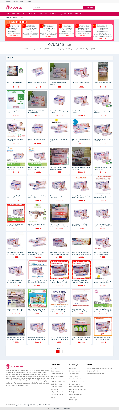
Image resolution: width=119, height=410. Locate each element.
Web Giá (41, 405)
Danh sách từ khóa (56, 386)
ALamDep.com (58, 408)
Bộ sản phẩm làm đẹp (75, 394)
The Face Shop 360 (26, 405)
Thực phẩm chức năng (76, 386)
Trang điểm (31, 14)
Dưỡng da (21, 14)
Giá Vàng (35, 405)
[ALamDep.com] (14, 7)
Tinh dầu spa (73, 399)
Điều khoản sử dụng (57, 373)
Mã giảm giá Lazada (57, 392)
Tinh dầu (78, 14)
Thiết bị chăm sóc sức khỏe (77, 389)
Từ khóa (15, 17)
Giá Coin (47, 405)
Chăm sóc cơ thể (74, 373)
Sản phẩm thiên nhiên (75, 379)
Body (40, 14)
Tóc (46, 14)
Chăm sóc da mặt (74, 371)
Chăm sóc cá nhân (74, 384)
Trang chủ (8, 1)
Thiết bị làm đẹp (74, 392)
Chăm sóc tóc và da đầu (76, 381)
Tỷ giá (17, 405)
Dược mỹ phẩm (73, 376)
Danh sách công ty (56, 384)
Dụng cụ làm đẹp (66, 14)
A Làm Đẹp (67, 408)
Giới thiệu (22, 1)
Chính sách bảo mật (57, 371)
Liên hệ (29, 1)
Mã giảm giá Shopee (57, 394)
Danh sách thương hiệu (58, 381)
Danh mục (15, 1)
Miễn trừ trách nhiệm (57, 376)
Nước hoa (53, 14)
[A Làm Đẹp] (15, 366)
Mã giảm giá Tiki (56, 389)
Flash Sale (10, 22)
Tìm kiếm (89, 8)
